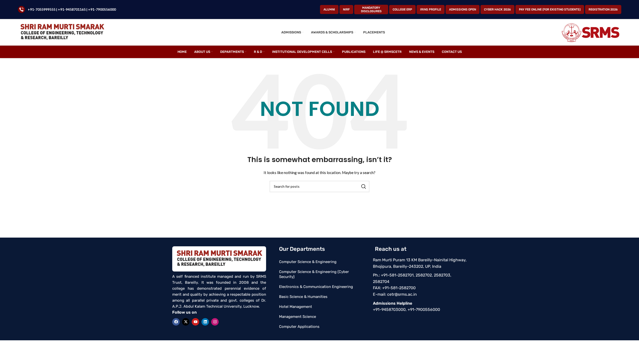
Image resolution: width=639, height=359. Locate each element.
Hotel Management (295, 306)
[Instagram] (215, 322)
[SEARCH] (363, 186)
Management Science (297, 316)
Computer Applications (299, 326)
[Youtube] (195, 322)
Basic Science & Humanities (303, 296)
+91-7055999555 (41, 9)
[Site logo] (62, 32)
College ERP (402, 9)
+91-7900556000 (102, 9)
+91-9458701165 (72, 9)
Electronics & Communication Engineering (316, 286)
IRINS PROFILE (430, 9)
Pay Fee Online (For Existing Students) (550, 9)
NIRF (346, 9)
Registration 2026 (603, 9)
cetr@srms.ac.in (402, 294)
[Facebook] (176, 322)
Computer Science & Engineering (307, 262)
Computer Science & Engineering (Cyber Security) (314, 274)
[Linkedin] (205, 322)
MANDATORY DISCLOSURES (371, 9)
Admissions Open (462, 9)
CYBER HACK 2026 (497, 9)
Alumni (329, 9)
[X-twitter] (185, 322)
